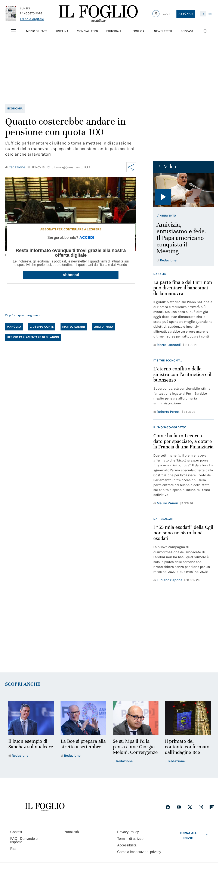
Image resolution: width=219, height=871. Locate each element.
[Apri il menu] (13, 31)
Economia (15, 108)
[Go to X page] (190, 807)
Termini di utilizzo (130, 838)
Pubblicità (71, 832)
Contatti (16, 832)
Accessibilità (126, 845)
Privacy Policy (128, 832)
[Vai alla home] (98, 13)
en (210, 13)
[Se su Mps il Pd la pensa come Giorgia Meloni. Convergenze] (135, 718)
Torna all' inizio (188, 835)
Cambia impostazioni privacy (139, 852)
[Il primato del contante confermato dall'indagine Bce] (188, 718)
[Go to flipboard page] (212, 807)
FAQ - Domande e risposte (24, 840)
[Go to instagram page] (201, 807)
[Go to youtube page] (179, 807)
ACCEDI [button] (86, 237)
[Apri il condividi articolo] (131, 167)
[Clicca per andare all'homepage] (44, 807)
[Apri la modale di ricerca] (205, 31)
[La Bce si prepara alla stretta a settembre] (83, 718)
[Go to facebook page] (168, 807)
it (203, 13)
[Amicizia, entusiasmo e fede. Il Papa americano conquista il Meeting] (183, 190)
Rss (13, 848)
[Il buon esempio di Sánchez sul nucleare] (31, 718)
